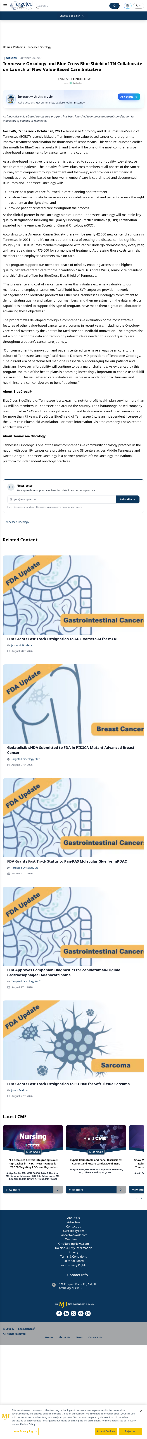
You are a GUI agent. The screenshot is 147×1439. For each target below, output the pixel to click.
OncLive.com (73, 1239)
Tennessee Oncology (16, 522)
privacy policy (75, 507)
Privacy (73, 1252)
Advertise (73, 1222)
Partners (18, 47)
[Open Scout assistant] (128, 6)
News (79, 1337)
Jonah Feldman (20, 1090)
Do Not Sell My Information (73, 1248)
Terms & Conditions (73, 1256)
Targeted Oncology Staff (25, 759)
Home (6, 47)
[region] (73, 1422)
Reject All (130, 1431)
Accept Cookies (106, 1431)
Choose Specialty (70, 15)
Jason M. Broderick (22, 645)
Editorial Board (73, 1261)
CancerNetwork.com (73, 1235)
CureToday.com (73, 1231)
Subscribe (126, 499)
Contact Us (73, 1226)
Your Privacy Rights (74, 1265)
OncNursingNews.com (73, 1244)
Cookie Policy (27, 1424)
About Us (73, 1218)
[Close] (141, 1411)
